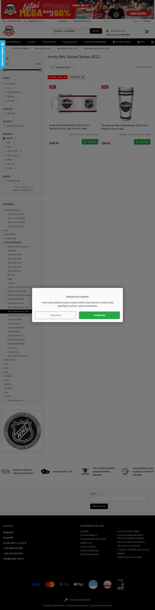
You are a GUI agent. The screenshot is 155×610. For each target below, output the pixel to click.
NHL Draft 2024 (14, 262)
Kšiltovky (13, 163)
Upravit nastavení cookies (101, 605)
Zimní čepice (14, 155)
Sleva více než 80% (16, 214)
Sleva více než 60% (16, 218)
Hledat (96, 31)
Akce (11, 88)
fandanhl (8, 538)
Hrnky (11, 138)
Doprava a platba (88, 546)
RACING (8, 384)
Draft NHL (12, 250)
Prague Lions (13, 352)
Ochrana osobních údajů (128, 531)
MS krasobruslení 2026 (18, 355)
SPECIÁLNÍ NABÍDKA (13, 242)
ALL (6, 392)
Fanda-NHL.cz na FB (14, 543)
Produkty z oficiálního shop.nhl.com (133, 549)
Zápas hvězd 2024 (16, 327)
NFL (6, 364)
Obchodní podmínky (90, 554)
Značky (8, 396)
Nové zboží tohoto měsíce (19, 295)
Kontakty (63, 21)
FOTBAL (8, 376)
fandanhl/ (8, 532)
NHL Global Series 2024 (18, 307)
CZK (136, 21)
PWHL (10, 279)
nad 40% (12, 100)
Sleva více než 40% (16, 222)
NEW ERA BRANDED (16, 343)
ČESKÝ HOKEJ (11, 360)
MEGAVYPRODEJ (16, 92)
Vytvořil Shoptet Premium (79, 600)
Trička (11, 168)
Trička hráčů (14, 151)
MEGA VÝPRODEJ (12, 210)
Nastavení (55, 315)
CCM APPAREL (14, 331)
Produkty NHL (11, 238)
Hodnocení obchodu (90, 550)
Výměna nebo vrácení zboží (129, 557)
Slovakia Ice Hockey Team (19, 287)
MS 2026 (11, 274)
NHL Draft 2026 (14, 254)
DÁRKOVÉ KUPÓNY (16, 299)
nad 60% (12, 96)
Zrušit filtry (21, 187)
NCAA (7, 380)
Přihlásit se (99, 506)
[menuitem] (12, 42)
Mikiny (11, 159)
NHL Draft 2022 (14, 271)
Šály (10, 142)
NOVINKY (8, 388)
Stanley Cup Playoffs (17, 291)
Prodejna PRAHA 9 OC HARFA (93, 539)
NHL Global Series (15, 303)
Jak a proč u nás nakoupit (128, 545)
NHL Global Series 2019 (18, 315)
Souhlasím (99, 315)
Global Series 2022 (17, 125)
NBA (6, 372)
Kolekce (11, 283)
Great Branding (15, 180)
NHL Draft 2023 (14, 266)
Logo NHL (13, 113)
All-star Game (14, 323)
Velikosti (121, 553)
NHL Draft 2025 (14, 258)
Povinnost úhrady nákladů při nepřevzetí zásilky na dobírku (130, 537)
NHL (6, 230)
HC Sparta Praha (15, 319)
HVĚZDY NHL (10, 234)
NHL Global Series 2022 (18, 311)
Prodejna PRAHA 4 (82, 21)
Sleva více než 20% (16, 226)
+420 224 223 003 (13, 553)
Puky (11, 146)
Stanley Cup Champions (18, 246)
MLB (6, 368)
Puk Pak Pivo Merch (16, 339)
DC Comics (12, 347)
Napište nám (86, 542)
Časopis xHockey (15, 335)
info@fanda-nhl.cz (13, 559)
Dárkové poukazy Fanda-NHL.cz (131, 541)
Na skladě (13, 83)
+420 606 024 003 (13, 548)
